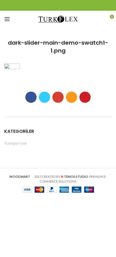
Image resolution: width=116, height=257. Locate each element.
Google (51, 5)
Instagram (65, 5)
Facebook (37, 5)
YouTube (72, 5)
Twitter (44, 5)
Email (58, 5)
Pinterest (79, 5)
